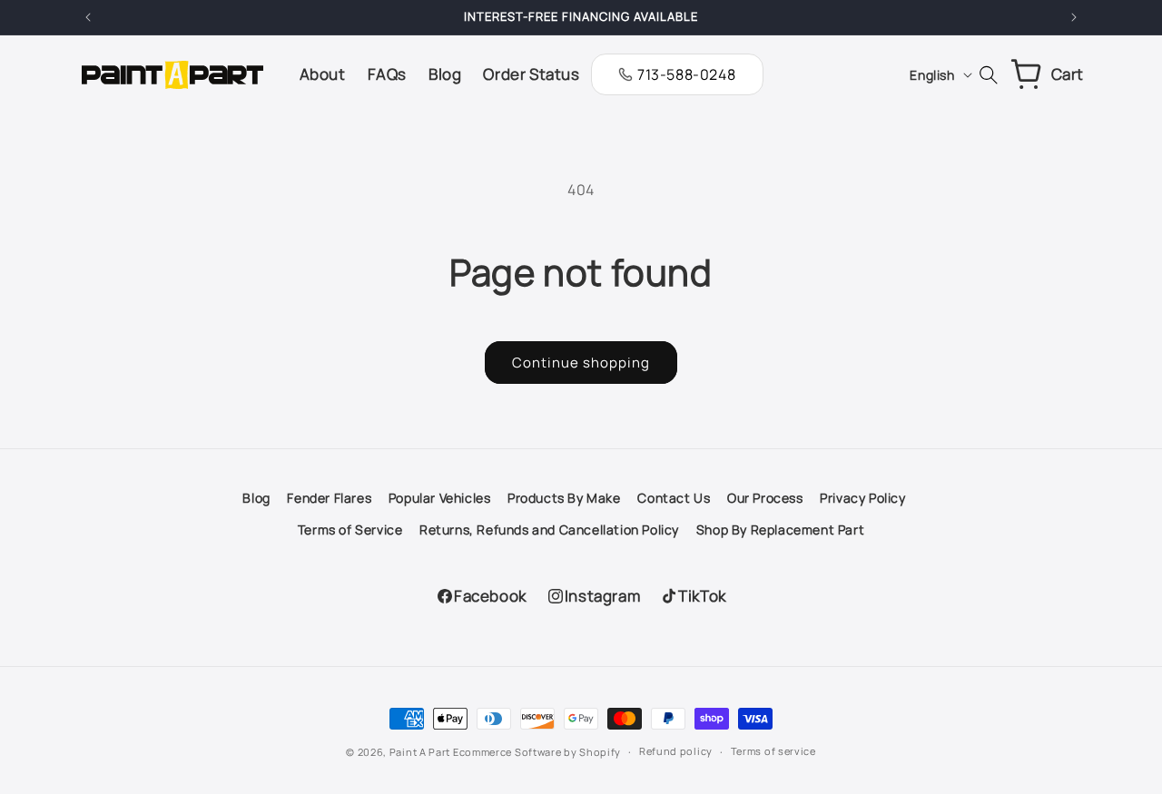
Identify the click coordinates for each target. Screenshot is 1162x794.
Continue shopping (581, 362)
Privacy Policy (862, 497)
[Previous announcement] (88, 17)
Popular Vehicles (440, 497)
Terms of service (773, 751)
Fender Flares (329, 497)
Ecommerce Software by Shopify (537, 752)
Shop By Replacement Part (780, 529)
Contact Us (673, 497)
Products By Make (564, 497)
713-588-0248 (686, 74)
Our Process (765, 497)
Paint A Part (419, 752)
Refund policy (676, 751)
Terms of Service (350, 529)
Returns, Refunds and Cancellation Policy (549, 529)
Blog (256, 497)
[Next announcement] (1074, 17)
